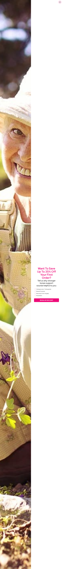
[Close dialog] (60, 2)
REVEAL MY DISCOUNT (46, 300)
